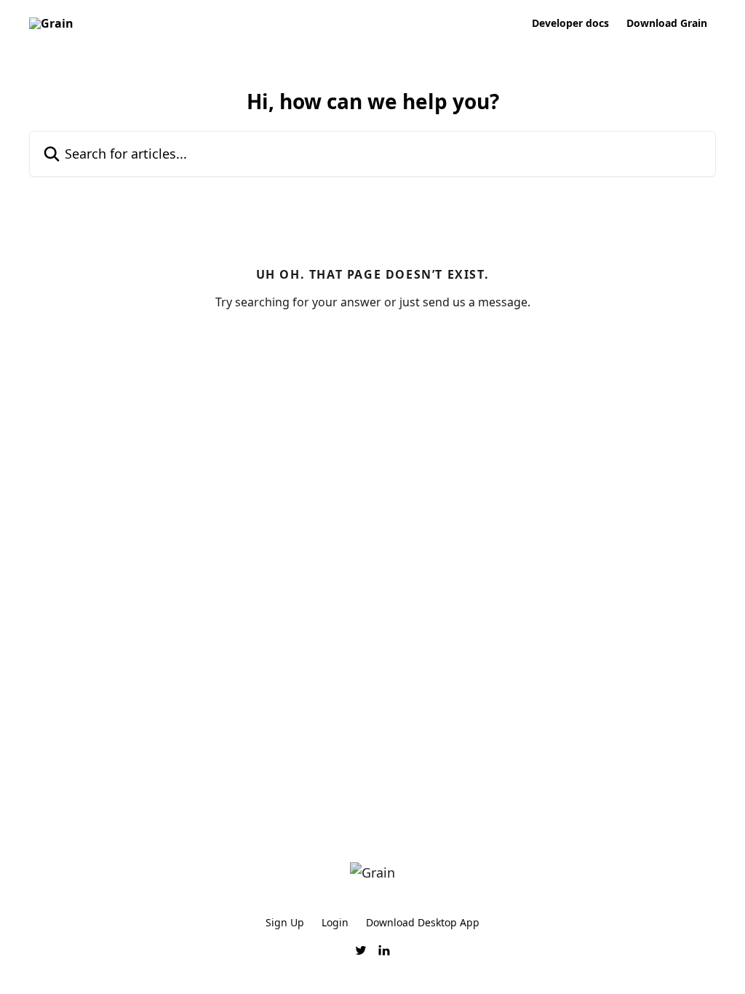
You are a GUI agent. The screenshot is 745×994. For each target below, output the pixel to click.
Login (335, 922)
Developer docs (570, 23)
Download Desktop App (422, 922)
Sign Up (285, 922)
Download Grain (666, 23)
